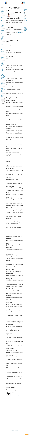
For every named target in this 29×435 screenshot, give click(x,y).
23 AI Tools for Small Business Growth (25, 26)
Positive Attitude (2, 64)
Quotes (2, 71)
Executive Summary (3, 34)
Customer (2, 29)
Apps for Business (2, 11)
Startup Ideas (18, 395)
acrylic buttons (10, 101)
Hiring (1, 43)
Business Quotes (2, 22)
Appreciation (2, 10)
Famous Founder (2, 35)
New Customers (2, 57)
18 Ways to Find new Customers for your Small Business (25, 30)
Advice (2, 8)
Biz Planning (2, 14)
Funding (2, 39)
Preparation (2, 65)
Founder (2, 37)
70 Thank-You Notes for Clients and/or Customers (26, 24)
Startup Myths (2, 81)
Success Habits (2, 87)
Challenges (2, 24)
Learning (2, 50)
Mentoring (2, 54)
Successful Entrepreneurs (2, 88)
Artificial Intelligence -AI (3, 12)
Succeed (2, 85)
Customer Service (2, 30)
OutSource (2, 60)
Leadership (2, 48)
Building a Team (2, 19)
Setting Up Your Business (25, 16)
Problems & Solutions (3, 67)
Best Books (2, 13)
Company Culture (2, 25)
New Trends (2, 59)
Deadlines (2, 31)
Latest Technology (2, 46)
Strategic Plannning (3, 83)
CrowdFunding (2, 28)
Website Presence (2, 95)
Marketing (2, 52)
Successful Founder (3, 89)
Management (2, 51)
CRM (1, 27)
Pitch (24, 13)
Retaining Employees (3, 72)
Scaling (2, 74)
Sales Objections (2, 73)
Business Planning (2, 21)
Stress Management (3, 84)
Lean (1, 49)
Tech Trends (2, 91)
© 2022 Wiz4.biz (12, 430)
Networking (2, 56)
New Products (2, 58)
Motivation (2, 55)
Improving (2, 44)
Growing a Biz (2, 41)
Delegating (2, 32)
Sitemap (17, 430)
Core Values (2, 26)
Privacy (15, 430)
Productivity (2, 68)
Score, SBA (25, 18)
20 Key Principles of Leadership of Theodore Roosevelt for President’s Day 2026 (26, 28)
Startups (2, 82)
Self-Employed (2, 75)
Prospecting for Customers (2, 70)
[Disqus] (14, 407)
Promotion (2, 69)
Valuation (2, 94)
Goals (1, 40)
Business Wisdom (2, 23)
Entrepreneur (2, 33)
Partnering (2, 61)
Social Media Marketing (3, 76)
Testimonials (25, 10)
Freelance (2, 38)
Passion (2, 62)
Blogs (1, 15)
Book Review (2, 16)
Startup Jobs (2, 80)
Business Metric (2, 20)
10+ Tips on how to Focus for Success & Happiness (25, 22)
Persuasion (2, 63)
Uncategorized (2, 93)
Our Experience (25, 9)
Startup (2, 78)
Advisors (2, 9)
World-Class (2, 96)
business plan (19, 32)
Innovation (2, 45)
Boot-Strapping (2, 17)
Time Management (2, 92)
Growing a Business (3, 42)
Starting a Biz (2, 77)
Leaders (2, 47)
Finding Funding (2, 36)
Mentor (2, 53)
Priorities (2, 66)
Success (2, 86)
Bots (1, 18)
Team (1, 90)
